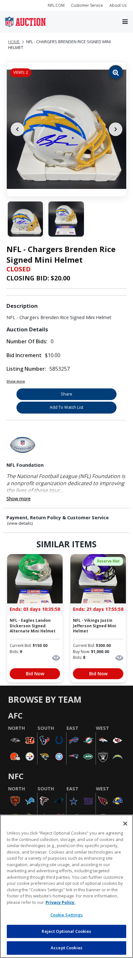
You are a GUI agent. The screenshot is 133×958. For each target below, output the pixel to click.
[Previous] (17, 129)
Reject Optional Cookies (66, 931)
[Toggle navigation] (125, 21)
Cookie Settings (66, 915)
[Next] (115, 129)
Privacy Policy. (61, 902)
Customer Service (87, 5)
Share (66, 394)
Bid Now (35, 673)
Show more (15, 381)
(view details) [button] (20, 523)
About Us (118, 5)
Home (14, 41)
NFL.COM (56, 5)
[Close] (125, 823)
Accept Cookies (66, 948)
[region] (66, 886)
